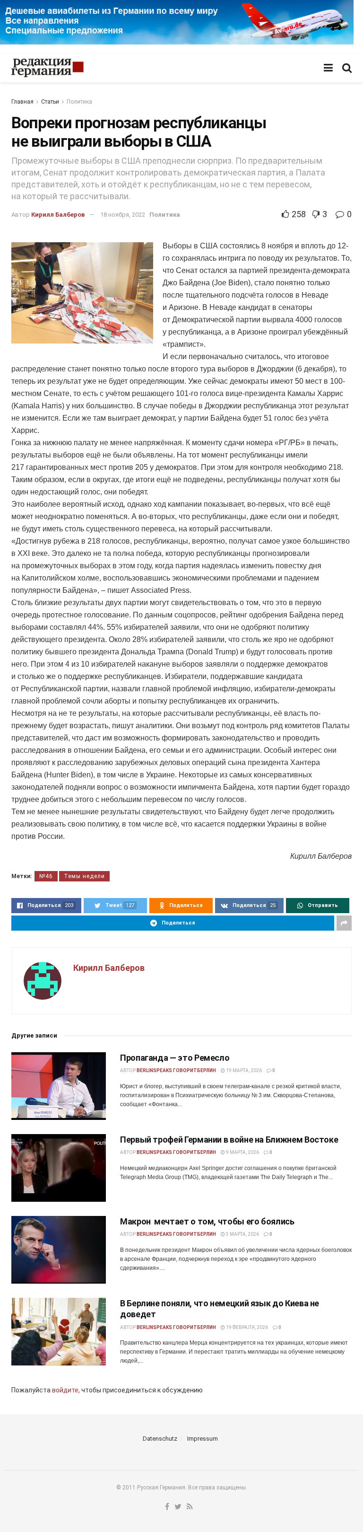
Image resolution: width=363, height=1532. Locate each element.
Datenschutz (160, 1438)
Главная (22, 101)
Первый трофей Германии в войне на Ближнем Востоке (229, 1140)
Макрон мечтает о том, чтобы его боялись (207, 1221)
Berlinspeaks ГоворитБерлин (176, 1070)
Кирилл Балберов (58, 214)
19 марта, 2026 (243, 1070)
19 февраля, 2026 (246, 1327)
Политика (79, 101)
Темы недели (84, 876)
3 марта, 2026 (242, 1234)
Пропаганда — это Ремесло (174, 1058)
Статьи (50, 101)
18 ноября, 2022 (122, 214)
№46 (46, 876)
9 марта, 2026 (242, 1152)
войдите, (66, 1390)
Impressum (202, 1438)
